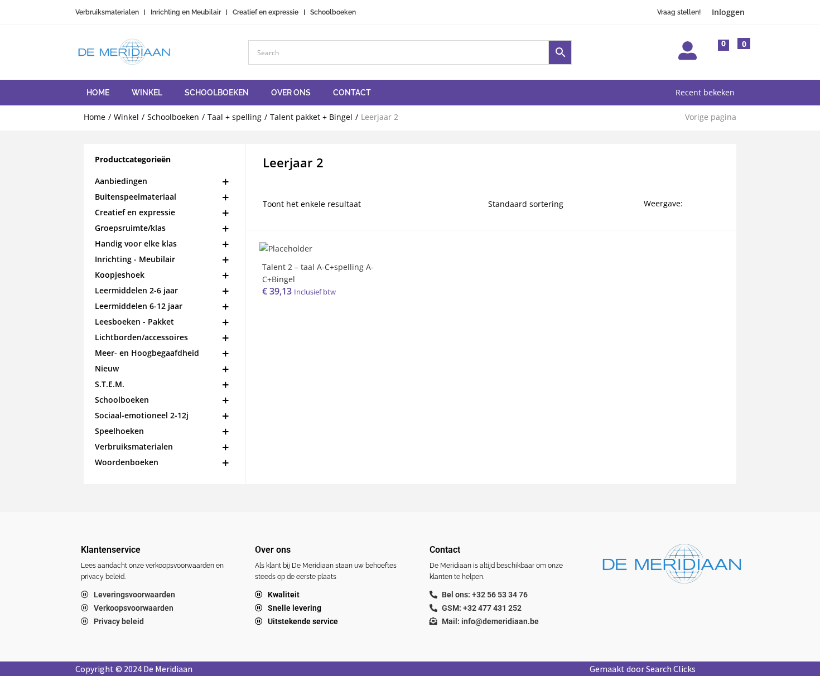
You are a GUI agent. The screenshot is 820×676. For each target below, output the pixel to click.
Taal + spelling (235, 117)
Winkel (147, 92)
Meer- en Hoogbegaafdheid (147, 352)
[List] (714, 203)
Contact (352, 92)
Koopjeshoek (119, 274)
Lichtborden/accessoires (141, 337)
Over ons (291, 92)
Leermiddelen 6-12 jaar (138, 306)
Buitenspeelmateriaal (135, 196)
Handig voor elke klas (136, 243)
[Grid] (696, 203)
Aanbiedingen (121, 181)
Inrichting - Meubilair (135, 259)
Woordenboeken (126, 462)
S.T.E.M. (109, 384)
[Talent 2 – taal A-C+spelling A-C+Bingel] (285, 248)
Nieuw (107, 368)
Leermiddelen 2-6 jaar (136, 290)
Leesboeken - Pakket (134, 321)
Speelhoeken (119, 431)
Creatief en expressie (135, 212)
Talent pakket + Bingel (311, 117)
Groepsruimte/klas (130, 228)
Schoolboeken (217, 92)
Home (97, 92)
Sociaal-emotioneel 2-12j (142, 415)
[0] (714, 53)
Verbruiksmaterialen (134, 446)
